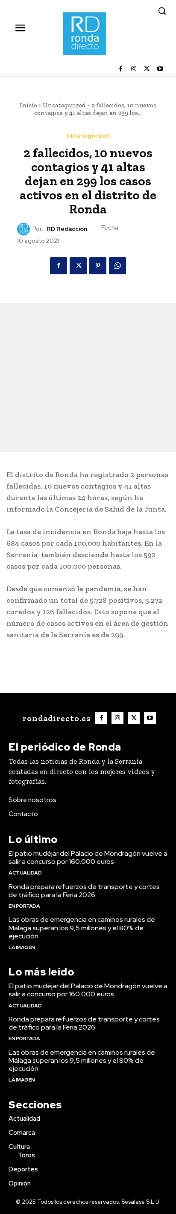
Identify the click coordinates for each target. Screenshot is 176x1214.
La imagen (22, 947)
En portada (24, 906)
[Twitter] (146, 69)
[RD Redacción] (24, 229)
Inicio (28, 105)
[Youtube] (160, 69)
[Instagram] (134, 69)
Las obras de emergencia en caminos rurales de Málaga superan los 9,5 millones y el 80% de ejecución (82, 927)
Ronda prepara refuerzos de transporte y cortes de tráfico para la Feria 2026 (84, 890)
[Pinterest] (97, 265)
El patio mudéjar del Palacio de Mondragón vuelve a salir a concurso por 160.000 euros (88, 857)
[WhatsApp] (117, 265)
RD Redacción (67, 229)
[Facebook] (120, 69)
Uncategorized (64, 105)
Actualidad (25, 872)
